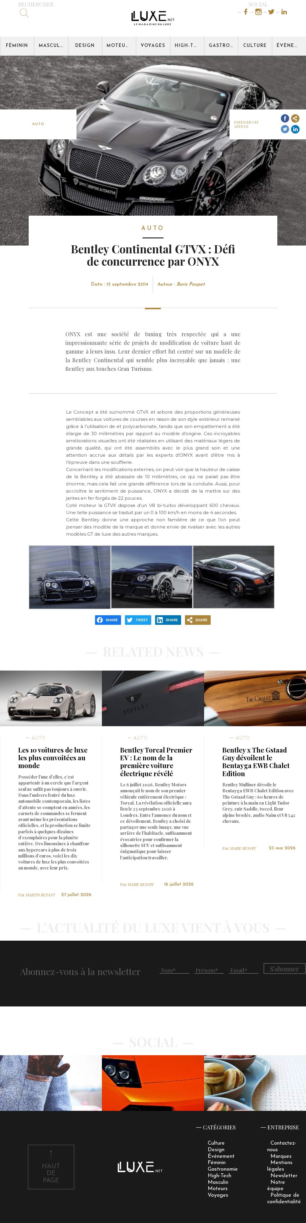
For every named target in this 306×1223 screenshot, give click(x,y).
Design (85, 46)
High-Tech (189, 46)
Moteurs (119, 46)
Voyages (153, 46)
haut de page (51, 1173)
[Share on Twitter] (285, 129)
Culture (255, 46)
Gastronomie (223, 46)
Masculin (52, 46)
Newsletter (283, 1176)
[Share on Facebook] (285, 118)
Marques (281, 1156)
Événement (291, 46)
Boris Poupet (191, 284)
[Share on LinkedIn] (295, 129)
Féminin (17, 46)
